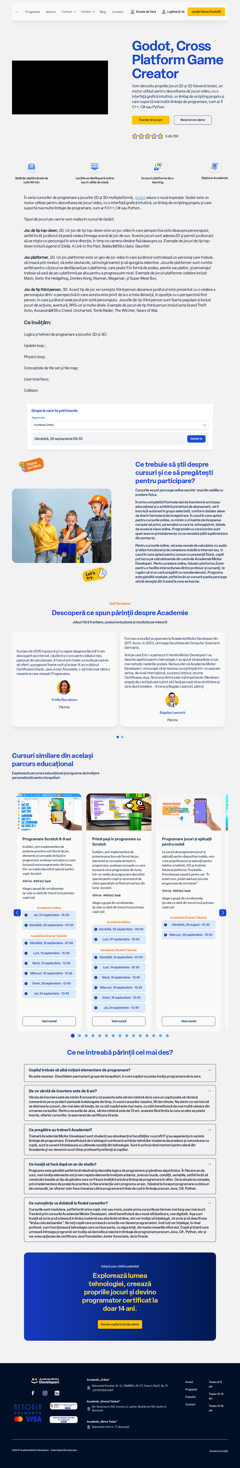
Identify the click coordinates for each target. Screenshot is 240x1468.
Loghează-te (175, 11)
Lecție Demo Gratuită (206, 11)
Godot (140, 197)
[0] (118, 737)
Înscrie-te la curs (150, 120)
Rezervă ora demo (193, 120)
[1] (122, 737)
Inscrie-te (196, 438)
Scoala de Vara (146, 11)
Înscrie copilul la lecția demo (120, 1324)
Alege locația (38, 417)
